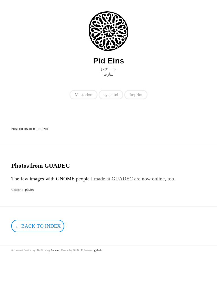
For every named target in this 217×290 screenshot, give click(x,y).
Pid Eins (108, 61)
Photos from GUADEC (40, 165)
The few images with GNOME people (50, 179)
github (97, 250)
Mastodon (83, 94)
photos (29, 189)
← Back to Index (38, 226)
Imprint (135, 94)
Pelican (55, 250)
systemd (111, 94)
